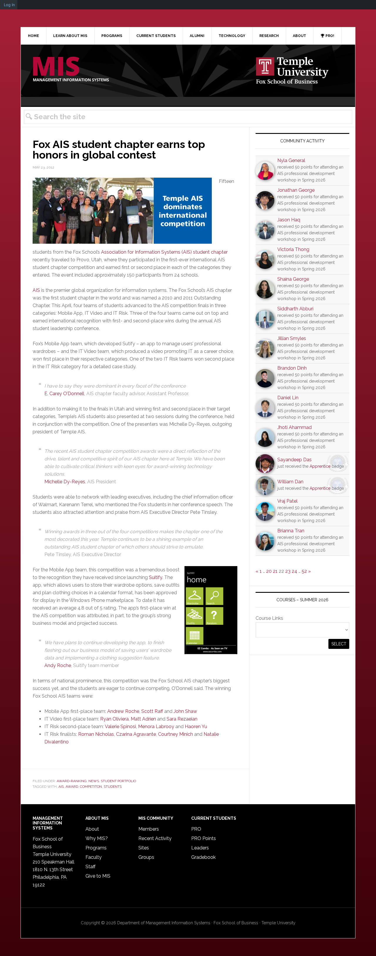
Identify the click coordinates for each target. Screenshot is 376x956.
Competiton (91, 787)
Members (148, 829)
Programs (96, 848)
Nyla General (291, 160)
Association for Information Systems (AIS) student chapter (164, 252)
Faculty (93, 857)
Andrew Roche (123, 711)
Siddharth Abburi (295, 309)
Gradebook (203, 857)
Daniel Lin (287, 397)
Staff (90, 866)
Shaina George (293, 279)
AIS (36, 290)
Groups (146, 857)
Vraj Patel (287, 501)
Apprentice (320, 466)
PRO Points (203, 838)
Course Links (269, 618)
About (92, 829)
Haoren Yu (196, 726)
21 (275, 571)
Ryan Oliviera (114, 719)
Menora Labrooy (156, 726)
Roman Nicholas (96, 734)
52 (304, 571)
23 (288, 571)
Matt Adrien (143, 719)
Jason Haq (288, 220)
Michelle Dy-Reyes (64, 481)
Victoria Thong (293, 249)
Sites (143, 848)
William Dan (290, 481)
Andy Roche (57, 665)
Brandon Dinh (292, 368)
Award (72, 787)
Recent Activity (155, 838)
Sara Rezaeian (182, 719)
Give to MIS (97, 876)
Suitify (155, 577)
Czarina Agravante (136, 734)
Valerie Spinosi (120, 726)
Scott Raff (152, 711)
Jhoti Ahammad (294, 427)
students (113, 787)
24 (294, 571)
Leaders (200, 848)
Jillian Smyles (291, 338)
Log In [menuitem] (9, 4)
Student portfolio (118, 781)
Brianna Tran (290, 530)
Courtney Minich (175, 734)
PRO (196, 829)
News (93, 781)
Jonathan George (296, 190)
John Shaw (185, 711)
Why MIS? (96, 838)
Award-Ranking (72, 781)
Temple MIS (71, 69)
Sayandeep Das (294, 459)
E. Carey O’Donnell (64, 393)
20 (269, 571)
